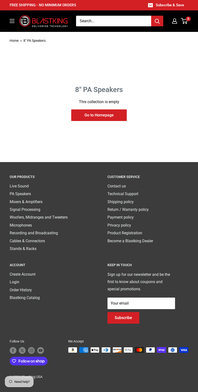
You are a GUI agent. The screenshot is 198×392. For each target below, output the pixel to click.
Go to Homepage (99, 115)
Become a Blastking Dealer (130, 241)
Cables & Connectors (27, 241)
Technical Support (122, 194)
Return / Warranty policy (128, 209)
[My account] (174, 21)
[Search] (157, 21)
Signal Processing (25, 209)
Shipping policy (120, 202)
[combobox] (113, 21)
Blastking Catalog (25, 297)
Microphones (21, 225)
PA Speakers (20, 194)
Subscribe (123, 317)
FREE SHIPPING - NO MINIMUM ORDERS (43, 5)
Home (14, 41)
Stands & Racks (23, 248)
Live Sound (19, 186)
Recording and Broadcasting (34, 233)
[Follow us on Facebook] (13, 350)
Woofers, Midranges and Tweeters (39, 217)
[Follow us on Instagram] (31, 350)
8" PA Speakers (34, 41)
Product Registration (124, 233)
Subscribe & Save (170, 5)
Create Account (22, 274)
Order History (21, 290)
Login (14, 282)
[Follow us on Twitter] (22, 350)
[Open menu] (12, 21)
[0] (184, 21)
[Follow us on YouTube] (40, 350)
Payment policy (120, 217)
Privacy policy (119, 225)
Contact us (116, 186)
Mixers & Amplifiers (26, 202)
